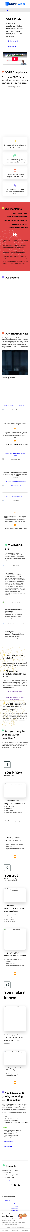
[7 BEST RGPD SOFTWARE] (15, 487)
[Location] (7, 9)
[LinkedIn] (19, 1185)
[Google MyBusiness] (15, 1185)
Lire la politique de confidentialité (9, 1224)
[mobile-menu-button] (22, 9)
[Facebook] (11, 1185)
